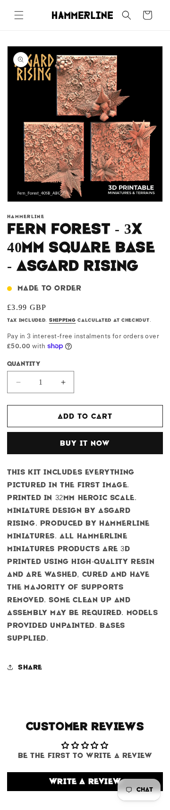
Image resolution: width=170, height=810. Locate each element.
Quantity (23, 364)
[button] (18, 15)
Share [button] (30, 667)
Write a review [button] (85, 781)
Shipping (62, 320)
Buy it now (85, 443)
